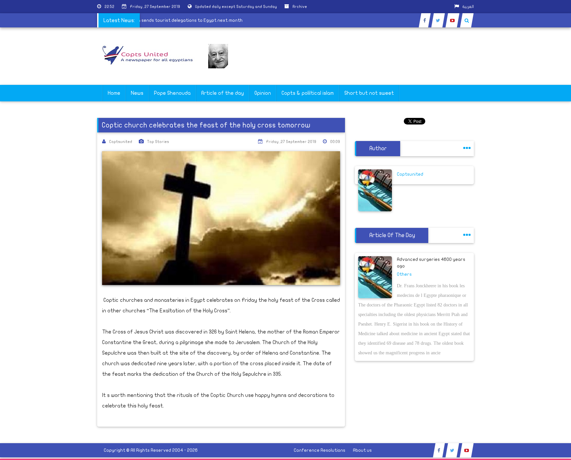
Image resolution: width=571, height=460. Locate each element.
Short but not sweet (369, 93)
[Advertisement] (539, 209)
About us (362, 450)
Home (114, 93)
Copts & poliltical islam (308, 93)
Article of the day (222, 93)
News (137, 93)
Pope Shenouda (172, 93)
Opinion (262, 93)
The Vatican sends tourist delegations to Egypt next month (182, 20)
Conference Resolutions (319, 450)
